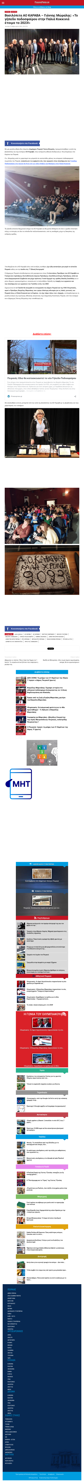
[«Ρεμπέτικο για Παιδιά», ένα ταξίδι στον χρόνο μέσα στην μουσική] (21, 1190)
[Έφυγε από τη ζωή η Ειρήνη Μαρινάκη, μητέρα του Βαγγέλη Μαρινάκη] (21, 699)
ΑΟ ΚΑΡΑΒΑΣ (36, 634)
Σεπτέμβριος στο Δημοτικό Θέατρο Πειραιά (42, 881)
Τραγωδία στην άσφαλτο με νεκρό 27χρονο (42, 962)
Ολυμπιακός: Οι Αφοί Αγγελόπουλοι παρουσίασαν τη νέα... (42, 1030)
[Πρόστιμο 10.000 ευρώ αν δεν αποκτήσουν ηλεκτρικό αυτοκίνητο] (21, 1130)
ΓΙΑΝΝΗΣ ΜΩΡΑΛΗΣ (41, 636)
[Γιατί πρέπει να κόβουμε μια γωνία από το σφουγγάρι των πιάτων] (21, 1205)
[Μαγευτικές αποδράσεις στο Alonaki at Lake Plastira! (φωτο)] (21, 1160)
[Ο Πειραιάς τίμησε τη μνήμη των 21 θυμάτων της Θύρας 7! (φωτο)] (21, 729)
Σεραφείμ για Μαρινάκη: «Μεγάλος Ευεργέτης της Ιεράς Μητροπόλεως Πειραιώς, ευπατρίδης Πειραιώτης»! (47, 719)
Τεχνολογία (42, 1092)
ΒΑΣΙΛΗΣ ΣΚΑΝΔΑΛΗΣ (12, 636)
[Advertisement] (42, 251)
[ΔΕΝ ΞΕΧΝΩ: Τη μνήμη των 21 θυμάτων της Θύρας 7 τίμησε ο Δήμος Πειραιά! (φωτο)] (21, 680)
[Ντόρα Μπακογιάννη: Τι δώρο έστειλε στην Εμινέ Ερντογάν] (21, 1220)
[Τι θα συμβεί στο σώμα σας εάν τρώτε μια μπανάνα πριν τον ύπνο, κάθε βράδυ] (21, 1272)
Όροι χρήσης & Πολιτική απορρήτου (26, 1474)
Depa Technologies (52, 1478)
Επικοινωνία (60, 1474)
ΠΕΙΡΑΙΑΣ (7, 12)
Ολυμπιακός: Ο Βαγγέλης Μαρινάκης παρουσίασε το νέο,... (42, 1048)
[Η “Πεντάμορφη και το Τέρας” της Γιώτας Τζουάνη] (21, 1182)
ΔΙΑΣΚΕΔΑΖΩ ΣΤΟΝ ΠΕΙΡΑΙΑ (43, 864)
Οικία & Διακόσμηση (42, 1226)
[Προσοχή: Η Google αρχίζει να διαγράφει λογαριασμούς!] (21, 1108)
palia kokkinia (18, 634)
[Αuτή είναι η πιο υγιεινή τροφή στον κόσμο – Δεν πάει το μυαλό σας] (21, 1264)
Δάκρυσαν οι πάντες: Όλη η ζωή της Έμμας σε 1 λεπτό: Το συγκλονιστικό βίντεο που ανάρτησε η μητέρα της (21, 662)
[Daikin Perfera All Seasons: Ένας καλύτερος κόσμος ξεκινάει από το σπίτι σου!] (21, 1234)
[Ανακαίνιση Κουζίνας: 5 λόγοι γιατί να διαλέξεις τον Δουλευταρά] (21, 1242)
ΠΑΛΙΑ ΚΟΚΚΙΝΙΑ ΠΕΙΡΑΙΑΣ (54, 639)
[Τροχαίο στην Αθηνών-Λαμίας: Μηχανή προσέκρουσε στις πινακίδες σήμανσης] (21, 933)
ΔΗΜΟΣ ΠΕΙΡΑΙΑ (20, 685)
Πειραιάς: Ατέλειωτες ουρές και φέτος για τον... (42, 908)
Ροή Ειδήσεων (43, 918)
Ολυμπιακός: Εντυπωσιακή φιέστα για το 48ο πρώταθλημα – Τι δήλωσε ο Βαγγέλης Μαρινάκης (46, 709)
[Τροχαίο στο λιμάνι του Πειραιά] (21, 957)
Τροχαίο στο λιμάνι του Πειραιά (38, 954)
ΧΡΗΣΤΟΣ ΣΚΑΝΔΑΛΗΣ (31, 641)
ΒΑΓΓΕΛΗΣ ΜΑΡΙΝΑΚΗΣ (48, 634)
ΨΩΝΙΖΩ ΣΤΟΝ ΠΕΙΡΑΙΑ (43, 891)
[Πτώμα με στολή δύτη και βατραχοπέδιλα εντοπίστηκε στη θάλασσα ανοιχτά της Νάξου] (21, 949)
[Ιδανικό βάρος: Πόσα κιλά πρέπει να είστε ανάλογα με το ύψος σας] (21, 1280)
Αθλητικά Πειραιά (43, 976)
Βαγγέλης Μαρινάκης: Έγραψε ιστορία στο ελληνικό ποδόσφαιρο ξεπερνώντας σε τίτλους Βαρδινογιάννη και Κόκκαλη (47, 690)
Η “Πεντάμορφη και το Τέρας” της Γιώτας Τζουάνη (44, 1180)
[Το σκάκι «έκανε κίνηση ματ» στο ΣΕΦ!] (21, 1007)
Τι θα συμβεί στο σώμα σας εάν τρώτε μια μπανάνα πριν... (47, 1270)
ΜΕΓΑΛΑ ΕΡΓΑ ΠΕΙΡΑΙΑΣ (38, 639)
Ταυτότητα (42, 1474)
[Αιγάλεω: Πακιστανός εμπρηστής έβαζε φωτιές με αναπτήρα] (21, 941)
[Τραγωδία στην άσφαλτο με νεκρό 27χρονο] (21, 965)
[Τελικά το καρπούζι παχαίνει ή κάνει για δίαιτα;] (21, 1086)
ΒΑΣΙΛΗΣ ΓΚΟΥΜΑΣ (62, 634)
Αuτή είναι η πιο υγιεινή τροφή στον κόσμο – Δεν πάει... (46, 1262)
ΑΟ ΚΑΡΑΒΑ (27, 634)
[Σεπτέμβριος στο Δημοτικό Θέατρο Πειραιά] (42, 874)
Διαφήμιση (51, 1474)
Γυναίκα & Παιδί (42, 1167)
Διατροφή (42, 1256)
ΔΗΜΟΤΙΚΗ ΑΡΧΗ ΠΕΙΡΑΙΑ (13, 639)
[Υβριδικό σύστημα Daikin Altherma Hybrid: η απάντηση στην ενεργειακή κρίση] (21, 1250)
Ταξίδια (42, 1137)
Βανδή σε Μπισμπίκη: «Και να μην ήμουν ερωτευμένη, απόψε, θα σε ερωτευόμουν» (61, 661)
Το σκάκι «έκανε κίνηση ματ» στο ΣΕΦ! (40, 1005)
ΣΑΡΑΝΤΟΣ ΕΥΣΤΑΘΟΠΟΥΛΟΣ (14, 641)
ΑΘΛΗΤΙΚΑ (13, 12)
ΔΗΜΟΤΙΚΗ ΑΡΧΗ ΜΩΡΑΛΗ (56, 636)
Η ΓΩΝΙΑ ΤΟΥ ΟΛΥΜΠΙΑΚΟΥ (19, 694)
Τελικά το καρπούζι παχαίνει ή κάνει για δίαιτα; (43, 1084)
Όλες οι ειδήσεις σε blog (42, 7)
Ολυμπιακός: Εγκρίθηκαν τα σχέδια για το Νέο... (42, 1066)
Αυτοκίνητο (42, 1115)
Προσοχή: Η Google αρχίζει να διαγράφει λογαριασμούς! (46, 1106)
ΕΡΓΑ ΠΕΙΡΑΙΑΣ (26, 639)
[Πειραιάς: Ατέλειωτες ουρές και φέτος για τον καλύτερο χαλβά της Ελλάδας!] (42, 901)
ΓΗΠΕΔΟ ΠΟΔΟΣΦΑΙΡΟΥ (26, 636)
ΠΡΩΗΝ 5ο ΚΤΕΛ (67, 639)
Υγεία (42, 1070)
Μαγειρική (42, 1197)
